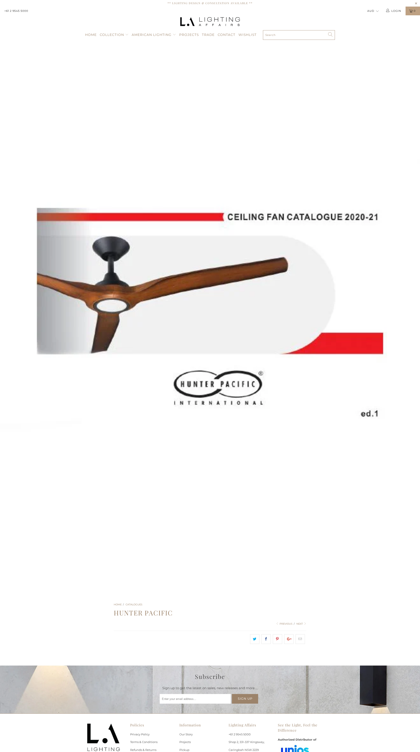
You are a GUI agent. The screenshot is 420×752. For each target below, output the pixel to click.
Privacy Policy (140, 734)
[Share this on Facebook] (266, 639)
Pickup (184, 750)
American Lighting (152, 35)
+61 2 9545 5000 (16, 10)
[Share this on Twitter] (254, 639)
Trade (208, 35)
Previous (285, 623)
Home (91, 35)
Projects (189, 35)
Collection (112, 35)
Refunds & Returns (143, 750)
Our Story (186, 734)
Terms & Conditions (144, 742)
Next (299, 623)
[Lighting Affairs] (210, 21)
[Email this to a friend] (300, 639)
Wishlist (247, 35)
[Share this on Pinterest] (277, 639)
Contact (226, 35)
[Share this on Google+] (289, 639)
